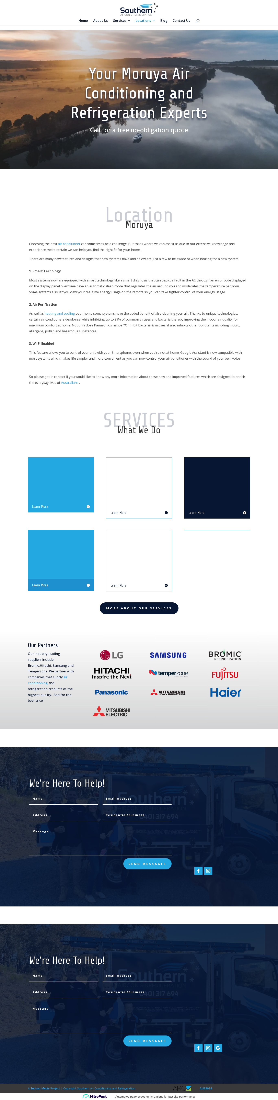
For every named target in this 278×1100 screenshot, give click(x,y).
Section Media (40, 1088)
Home (83, 21)
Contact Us (181, 21)
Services (119, 21)
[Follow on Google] (218, 1048)
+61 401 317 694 (205, 858)
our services (167, 169)
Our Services (111, 747)
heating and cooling (60, 313)
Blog (163, 21)
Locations (143, 21)
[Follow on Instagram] (208, 871)
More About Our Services (139, 608)
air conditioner (69, 244)
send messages (147, 864)
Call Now (220, 168)
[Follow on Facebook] (198, 871)
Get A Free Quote (105, 169)
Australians (69, 382)
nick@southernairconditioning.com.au (222, 838)
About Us (100, 21)
